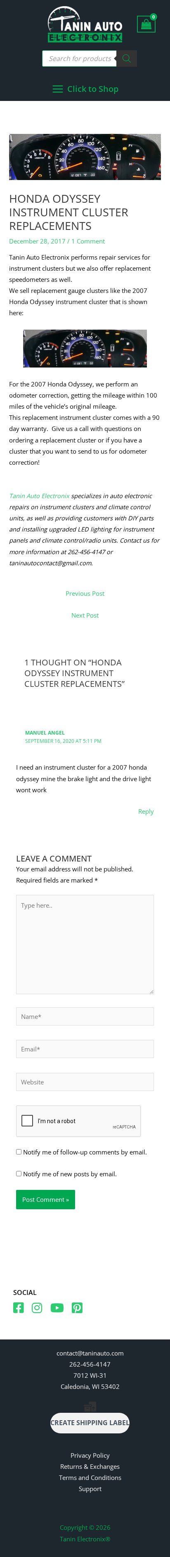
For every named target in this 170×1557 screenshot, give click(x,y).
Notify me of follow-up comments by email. (85, 1152)
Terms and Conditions (90, 1477)
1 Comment (88, 241)
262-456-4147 (90, 1364)
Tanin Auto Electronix (39, 496)
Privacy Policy (90, 1455)
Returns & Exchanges (90, 1466)
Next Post (85, 615)
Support (90, 1488)
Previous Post (85, 593)
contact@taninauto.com (90, 1353)
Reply (146, 811)
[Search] (126, 58)
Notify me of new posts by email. (70, 1174)
